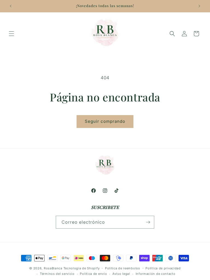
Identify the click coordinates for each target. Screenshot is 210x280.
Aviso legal (121, 274)
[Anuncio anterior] (11, 6)
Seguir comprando (105, 121)
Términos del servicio (57, 274)
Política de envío (93, 274)
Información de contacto (156, 274)
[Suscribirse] (148, 222)
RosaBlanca (53, 268)
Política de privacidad (162, 268)
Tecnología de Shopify (81, 268)
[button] (11, 34)
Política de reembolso (122, 268)
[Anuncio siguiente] (199, 6)
